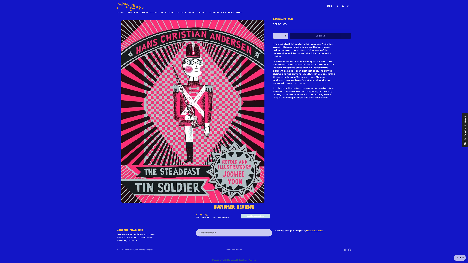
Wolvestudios (315, 230)
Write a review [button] (255, 216)
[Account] (343, 6)
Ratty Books (129, 250)
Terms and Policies (234, 250)
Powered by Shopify (144, 250)
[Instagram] (349, 249)
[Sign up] (268, 232)
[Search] (338, 6)
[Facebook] (345, 249)
